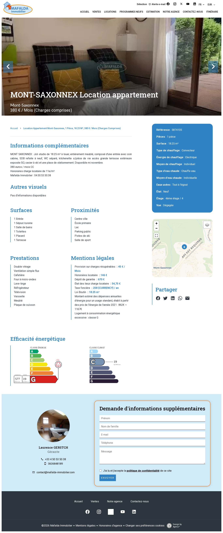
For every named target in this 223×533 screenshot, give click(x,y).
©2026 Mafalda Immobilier (56, 525)
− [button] (156, 228)
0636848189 (55, 463)
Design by (177, 525)
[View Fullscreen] (156, 235)
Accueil (14, 128)
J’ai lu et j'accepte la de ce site (137, 470)
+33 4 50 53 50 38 (55, 459)
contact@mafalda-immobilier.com (56, 472)
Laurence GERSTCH (53, 447)
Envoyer (107, 478)
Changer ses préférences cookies (145, 525)
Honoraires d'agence (110, 525)
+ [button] (156, 223)
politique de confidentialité (143, 470)
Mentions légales (86, 525)
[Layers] (207, 224)
